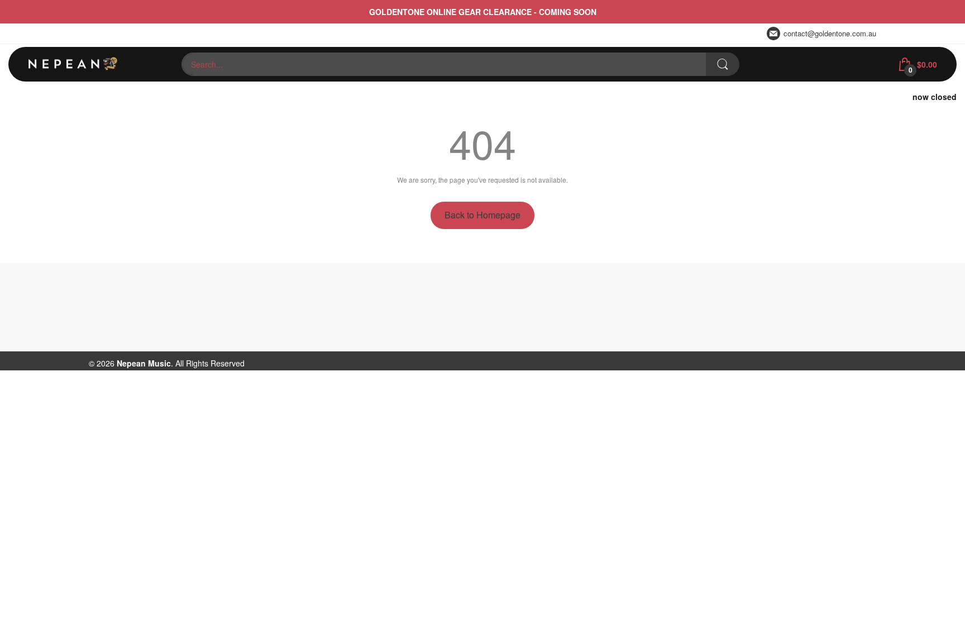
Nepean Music (144, 363)
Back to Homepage (482, 214)
